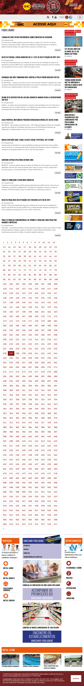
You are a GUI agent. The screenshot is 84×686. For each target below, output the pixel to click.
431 (43, 450)
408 (11, 441)
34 (55, 251)
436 (17, 455)
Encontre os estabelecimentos (42, 636)
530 (43, 501)
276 (30, 371)
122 (24, 293)
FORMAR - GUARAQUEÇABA (73, 666)
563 (24, 519)
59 (14, 265)
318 (11, 395)
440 (43, 455)
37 (14, 256)
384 (30, 427)
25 (9, 251)
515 (5, 496)
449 (43, 459)
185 (24, 325)
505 (55, 487)
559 (55, 515)
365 (24, 418)
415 (55, 441)
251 (43, 358)
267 (30, 367)
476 (43, 473)
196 (36, 330)
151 (36, 307)
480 (11, 478)
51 (30, 261)
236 (5, 353)
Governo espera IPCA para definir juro (17, 160)
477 (49, 473)
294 (30, 381)
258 (30, 362)
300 (11, 385)
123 (30, 293)
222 (30, 344)
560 (5, 519)
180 (49, 321)
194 (24, 330)
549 (49, 510)
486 (49, 478)
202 (17, 334)
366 (30, 418)
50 (25, 261)
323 (43, 395)
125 (43, 293)
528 (30, 501)
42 (40, 256)
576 (49, 524)
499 (17, 487)
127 (55, 293)
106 (36, 284)
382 (17, 427)
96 (35, 279)
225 (49, 344)
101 (5, 284)
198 (49, 330)
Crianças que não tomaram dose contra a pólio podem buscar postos (30, 77)
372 (11, 422)
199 (55, 330)
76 (45, 270)
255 (11, 362)
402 (30, 436)
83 (25, 274)
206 (43, 334)
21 (45, 247)
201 (11, 334)
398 (5, 436)
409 (17, 441)
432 (49, 450)
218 (5, 344)
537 (30, 505)
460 (55, 464)
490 (17, 482)
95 (30, 279)
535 (17, 505)
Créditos (27, 553)
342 (49, 404)
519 (30, 496)
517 (17, 496)
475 (36, 473)
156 (11, 311)
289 (55, 376)
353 (5, 413)
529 (36, 501)
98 (45, 279)
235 (55, 348)
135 (49, 298)
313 (36, 390)
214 (36, 339)
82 (19, 274)
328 (17, 399)
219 (11, 344)
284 (24, 376)
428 (24, 450)
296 (43, 381)
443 (5, 459)
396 (49, 431)
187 (36, 325)
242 (43, 353)
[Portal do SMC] (73, 147)
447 (30, 459)
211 (17, 339)
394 (36, 431)
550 (55, 510)
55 (50, 261)
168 (30, 316)
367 (36, 418)
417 (11, 445)
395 (43, 431)
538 (36, 505)
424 (55, 445)
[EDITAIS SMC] (73, 218)
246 (11, 358)
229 (17, 348)
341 (43, 404)
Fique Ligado (8, 30)
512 (43, 492)
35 (4, 256)
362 (5, 418)
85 (35, 274)
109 (55, 284)
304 (36, 385)
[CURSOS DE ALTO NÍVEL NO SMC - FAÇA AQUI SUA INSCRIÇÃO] (73, 157)
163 (55, 311)
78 (55, 270)
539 (43, 505)
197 (43, 330)
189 (49, 325)
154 (55, 307)
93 (19, 279)
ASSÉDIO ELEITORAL (71, 94)
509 (24, 492)
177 (30, 321)
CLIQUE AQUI (7, 679)
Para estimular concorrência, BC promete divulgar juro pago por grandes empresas (29, 221)
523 (55, 496)
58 (9, 265)
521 (43, 496)
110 (5, 288)
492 (30, 482)
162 (49, 311)
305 (43, 385)
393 (30, 431)
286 (36, 376)
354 (11, 413)
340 (36, 404)
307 (55, 385)
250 (36, 358)
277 (36, 371)
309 (11, 390)
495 (49, 482)
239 (24, 353)
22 (50, 247)
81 (14, 274)
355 (17, 413)
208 (55, 334)
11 (49, 242)
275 (24, 371)
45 (55, 256)
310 (17, 390)
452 (5, 464)
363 (11, 418)
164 (5, 316)
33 (50, 251)
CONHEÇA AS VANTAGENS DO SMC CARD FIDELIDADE (41, 585)
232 (36, 348)
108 (49, 284)
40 (30, 256)
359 (43, 413)
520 (36, 496)
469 (55, 469)
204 (30, 334)
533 (5, 505)
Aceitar (76, 678)
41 (35, 256)
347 (24, 408)
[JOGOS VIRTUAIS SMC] (73, 226)
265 (17, 367)
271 (55, 367)
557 (43, 515)
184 (17, 325)
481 (17, 478)
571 (17, 524)
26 (14, 251)
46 (4, 261)
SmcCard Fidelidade (33, 541)
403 (36, 436)
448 (36, 459)
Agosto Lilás (69, 31)
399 (11, 436)
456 (30, 464)
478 (55, 473)
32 (45, 251)
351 (49, 408)
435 (11, 455)
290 (5, 381)
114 (30, 288)
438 (30, 455)
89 (55, 274)
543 (11, 510)
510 (30, 492)
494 (43, 482)
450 (49, 459)
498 (11, 487)
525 (11, 501)
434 (5, 455)
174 (11, 321)
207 (49, 334)
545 (24, 510)
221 (24, 344)
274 (17, 371)
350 (43, 408)
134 (43, 298)
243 (49, 353)
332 (43, 399)
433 (55, 450)
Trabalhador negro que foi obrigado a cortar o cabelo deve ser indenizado (73, 84)
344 (5, 408)
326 (5, 399)
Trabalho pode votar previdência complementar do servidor (27, 37)
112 (17, 288)
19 (35, 247)
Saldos (26, 549)
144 (49, 302)
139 (17, 302)
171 (49, 316)
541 (55, 505)
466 (36, 469)
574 (36, 524)
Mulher (77, 31)
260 (43, 362)
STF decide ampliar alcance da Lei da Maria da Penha (72, 51)
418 (17, 445)
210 (11, 339)
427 (17, 450)
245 (5, 358)
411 (30, 441)
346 (17, 408)
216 (49, 339)
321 (30, 395)
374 (24, 422)
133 (36, 298)
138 (11, 302)
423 (49, 445)
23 (55, 247)
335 (5, 404)
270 (49, 367)
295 (36, 381)
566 (43, 519)
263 (5, 367)
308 (5, 390)
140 (24, 302)
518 (24, 496)
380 (5, 427)
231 (30, 348)
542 (5, 510)
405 (49, 436)
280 (55, 371)
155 (5, 311)
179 (43, 321)
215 (43, 339)
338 (24, 404)
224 (43, 344)
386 (43, 427)
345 (11, 408)
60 (19, 265)
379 (55, 422)
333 (49, 399)
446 (24, 459)
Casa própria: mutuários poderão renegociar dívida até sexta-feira (30, 120)
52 (35, 261)
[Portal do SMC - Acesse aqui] (42, 24)
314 (43, 390)
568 (55, 519)
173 (5, 321)
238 (17, 353)
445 (17, 459)
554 (24, 515)
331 (36, 399)
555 (30, 515)
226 (55, 344)
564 (30, 519)
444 (11, 459)
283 (17, 376)
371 (5, 422)
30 (35, 251)
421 (36, 445)
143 (43, 302)
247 (17, 358)
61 (25, 265)
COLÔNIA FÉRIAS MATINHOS (10, 666)
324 (49, 395)
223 (36, 344)
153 (49, 307)
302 (24, 385)
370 (55, 418)
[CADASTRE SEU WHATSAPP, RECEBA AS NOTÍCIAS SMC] (73, 176)
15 (14, 247)
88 (50, 274)
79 (4, 274)
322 (36, 395)
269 (43, 367)
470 (5, 473)
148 (17, 307)
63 (35, 265)
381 (11, 427)
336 (11, 404)
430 (36, 450)
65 (45, 265)
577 (55, 524)
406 (55, 436)
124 (36, 293)
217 (55, 339)
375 (30, 422)
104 (24, 284)
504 (49, 487)
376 (36, 422)
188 (43, 325)
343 (55, 404)
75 (40, 270)
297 (49, 381)
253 (55, 358)
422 (43, 445)
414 (49, 441)
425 (5, 450)
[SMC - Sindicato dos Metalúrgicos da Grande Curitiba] (42, 6)
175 (17, 321)
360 (49, 413)
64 (40, 265)
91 (9, 279)
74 (35, 270)
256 (17, 362)
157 (17, 311)
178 (36, 321)
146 (5, 307)
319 (17, 395)
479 (5, 478)
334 (55, 399)
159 (30, 311)
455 (24, 464)
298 (55, 381)
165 (11, 316)
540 (49, 505)
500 (24, 487)
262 (55, 362)
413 (43, 441)
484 (36, 478)
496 (55, 482)
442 (55, 455)
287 (43, 376)
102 (11, 284)
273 (11, 371)
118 (55, 288)
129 (11, 298)
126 (49, 293)
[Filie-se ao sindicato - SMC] (73, 4)
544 (17, 510)
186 (30, 325)
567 (49, 519)
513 (49, 492)
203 (24, 334)
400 (17, 436)
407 (5, 441)
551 (5, 515)
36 (9, 256)
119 (5, 293)
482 (24, 478)
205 (36, 334)
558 (49, 515)
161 (43, 311)
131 (24, 298)
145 (55, 302)
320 (24, 395)
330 (30, 399)
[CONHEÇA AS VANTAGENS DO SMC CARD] (42, 571)
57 (4, 265)
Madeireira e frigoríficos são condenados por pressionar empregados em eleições (71, 121)
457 (36, 464)
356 (24, 413)
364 (17, 418)
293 (24, 381)
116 (43, 288)
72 (25, 270)
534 (11, 505)
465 (30, 469)
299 (5, 385)
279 (49, 371)
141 (30, 302)
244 (55, 353)
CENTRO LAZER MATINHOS (31, 666)
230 (24, 348)
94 (25, 279)
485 (43, 478)
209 (5, 339)
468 (49, 469)
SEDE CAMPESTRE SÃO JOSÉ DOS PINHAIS (51, 667)
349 (36, 408)
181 (55, 321)
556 (36, 515)
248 (24, 358)
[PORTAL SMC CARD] (73, 196)
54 (45, 261)
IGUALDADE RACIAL (71, 61)
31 (40, 251)
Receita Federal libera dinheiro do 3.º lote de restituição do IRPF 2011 (31, 57)
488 (5, 482)
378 (49, 422)
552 (11, 515)
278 (43, 371)
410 (24, 441)
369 (49, 418)
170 (43, 316)
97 (40, 279)
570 (11, 524)
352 (55, 408)
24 (4, 251)
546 (30, 510)
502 (36, 487)
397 (55, 431)
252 (49, 358)
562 (17, 519)
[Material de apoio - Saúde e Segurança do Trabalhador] (73, 185)
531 (49, 501)
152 (43, 307)
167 (24, 316)
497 (5, 487)
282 (11, 376)
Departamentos (73, 541)
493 (36, 482)
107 (43, 284)
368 (43, 418)
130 (17, 298)
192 (11, 330)
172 (55, 316)
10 (43, 242)
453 (11, 464)
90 (4, 279)
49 (19, 261)
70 (14, 270)
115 (36, 288)
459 (49, 464)
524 (5, 501)
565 (36, 519)
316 (55, 390)
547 (36, 510)
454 (17, 464)
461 (5, 469)
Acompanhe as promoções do (42, 594)
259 (36, 362)
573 (30, 524)
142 (36, 302)
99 (50, 279)
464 (24, 469)
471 (11, 473)
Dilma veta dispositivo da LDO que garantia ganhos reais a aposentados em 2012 (31, 98)
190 (55, 325)
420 (30, 445)
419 (24, 445)
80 (9, 274)
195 (30, 330)
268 (36, 367)
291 (11, 381)
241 (36, 353)
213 (30, 339)
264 (11, 367)
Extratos (27, 545)
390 (11, 431)
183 (11, 325)
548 (43, 510)
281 (5, 376)
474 (30, 473)
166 (17, 316)
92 (14, 279)
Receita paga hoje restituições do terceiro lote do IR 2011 (26, 200)
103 (17, 284)
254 (5, 362)
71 (19, 270)
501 (30, 487)
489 (11, 482)
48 (14, 261)
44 (50, 256)
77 (50, 270)
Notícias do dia (70, 34)
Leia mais (57, 50)
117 (49, 288)
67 (55, 265)
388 (55, 427)
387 (49, 427)
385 (36, 427)
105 (30, 284)
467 (43, 469)
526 (17, 501)
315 (49, 390)
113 (24, 288)
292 (17, 381)
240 (30, 353)
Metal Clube (8, 650)
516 (11, 496)
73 (30, 270)
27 (19, 251)
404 (43, 436)
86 (40, 274)
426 (11, 450)
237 (11, 353)
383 (24, 427)
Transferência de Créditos (33, 557)
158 (24, 311)
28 (25, 251)
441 (49, 455)
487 (55, 478)
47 (9, 261)
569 (5, 524)
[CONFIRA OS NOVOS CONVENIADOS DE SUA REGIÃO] (42, 614)
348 (30, 408)
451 (55, 459)
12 (54, 242)
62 (30, 265)
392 (24, 431)
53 (40, 261)
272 (5, 371)
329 (24, 399)
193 (17, 330)
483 (30, 478)
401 (24, 436)
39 (25, 256)
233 (43, 348)
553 (17, 515)
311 (24, 390)
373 (17, 422)
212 (24, 339)
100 (56, 279)
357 (30, 413)
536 (24, 505)
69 (9, 270)
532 (55, 501)
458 (43, 464)
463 (17, 469)
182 (5, 325)
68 (4, 270)
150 (30, 307)
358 (36, 413)
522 (49, 496)
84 (30, 274)
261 (49, 362)
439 (36, 455)
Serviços (7, 541)
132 (30, 298)
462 (11, 469)
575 (43, 524)
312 (30, 390)
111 (11, 288)
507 (11, 492)
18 (30, 247)
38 (19, 256)
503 (43, 487)
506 (5, 492)
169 (36, 316)
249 (30, 358)
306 (49, 385)
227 (5, 348)
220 (17, 344)
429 (30, 450)
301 (17, 385)
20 (40, 247)
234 (49, 348)
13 (4, 247)
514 (55, 492)
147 (11, 307)
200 (5, 334)
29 (30, 251)
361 (55, 413)
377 (43, 422)
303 (30, 385)
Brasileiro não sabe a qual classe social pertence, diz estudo (27, 140)
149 (24, 307)
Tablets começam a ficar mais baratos (18, 180)
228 (11, 348)
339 (30, 404)
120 (11, 293)
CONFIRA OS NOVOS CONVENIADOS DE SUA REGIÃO (41, 627)
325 (55, 395)
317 (5, 395)
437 (24, 455)
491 (24, 482)
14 (9, 247)
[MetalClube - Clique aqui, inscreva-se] (73, 168)
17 (25, 247)
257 (24, 362)
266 (24, 367)
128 (5, 298)
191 (5, 330)
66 (50, 265)
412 (36, 441)
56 (55, 261)
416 (5, 445)
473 (24, 473)
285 (30, 376)
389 (5, 431)
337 (17, 404)
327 (11, 399)
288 (49, 376)
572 (24, 524)
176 (24, 321)
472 (17, 473)
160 (36, 311)
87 (45, 274)
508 (17, 492)
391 (17, 431)
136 (55, 298)
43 (45, 256)
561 (11, 519)
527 (24, 501)
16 (19, 247)
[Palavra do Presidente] (73, 136)
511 (36, 492)
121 (17, 293)
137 (5, 302)
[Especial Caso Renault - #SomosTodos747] (73, 208)
